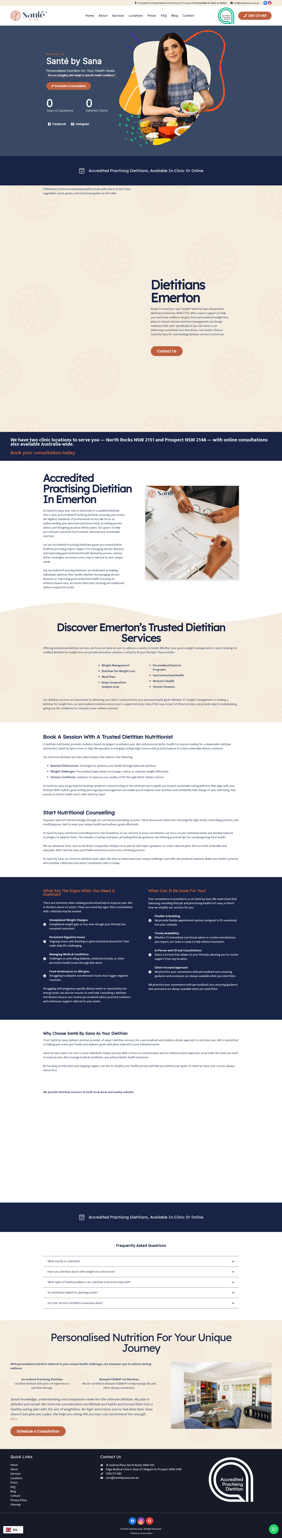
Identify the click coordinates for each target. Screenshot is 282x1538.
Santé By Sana (135, 1529)
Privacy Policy (18, 1500)
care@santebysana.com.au (122, 1477)
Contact (15, 1495)
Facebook (59, 124)
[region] (141, 90)
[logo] (29, 15)
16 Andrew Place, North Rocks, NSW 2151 (130, 1465)
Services (15, 1473)
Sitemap (15, 1504)
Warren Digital (146, 1533)
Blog (13, 1491)
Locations (16, 1478)
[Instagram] (270, 3)
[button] (126, 15)
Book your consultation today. (43, 453)
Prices (14, 1482)
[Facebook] (265, 3)
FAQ (12, 1487)
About (14, 1469)
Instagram (82, 124)
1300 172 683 (113, 1473)
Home (14, 1465)
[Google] (149, 1521)
